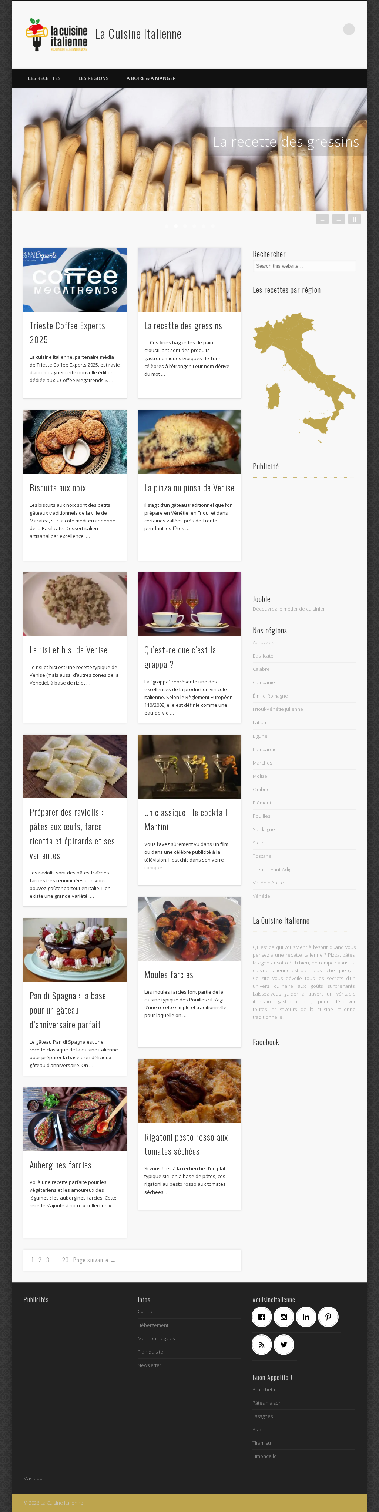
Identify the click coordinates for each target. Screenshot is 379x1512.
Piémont (262, 802)
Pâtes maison (267, 1402)
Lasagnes (262, 1416)
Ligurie (260, 736)
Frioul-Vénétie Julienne (278, 709)
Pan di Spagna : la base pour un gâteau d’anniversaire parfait (68, 1010)
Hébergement (153, 1325)
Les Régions (93, 78)
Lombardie (265, 749)
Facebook (288, 29)
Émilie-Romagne (270, 695)
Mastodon (34, 1478)
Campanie (264, 682)
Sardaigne (264, 829)
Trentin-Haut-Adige (273, 869)
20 (65, 1259)
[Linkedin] (308, 1317)
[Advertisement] (304, 535)
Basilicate (263, 655)
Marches (262, 762)
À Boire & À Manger (151, 78)
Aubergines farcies (61, 1164)
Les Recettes (44, 78)
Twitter (303, 29)
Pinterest (319, 29)
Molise (260, 776)
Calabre (261, 669)
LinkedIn (334, 29)
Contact (146, 1311)
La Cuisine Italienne (138, 33)
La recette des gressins (286, 142)
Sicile (259, 842)
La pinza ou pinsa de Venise (189, 487)
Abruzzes (263, 642)
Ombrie (261, 789)
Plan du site (150, 1351)
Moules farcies (169, 974)
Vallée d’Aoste (268, 882)
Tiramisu (261, 1442)
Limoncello (264, 1456)
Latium (260, 722)
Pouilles (261, 816)
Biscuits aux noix (58, 487)
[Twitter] (286, 1344)
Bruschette (264, 1389)
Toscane (262, 856)
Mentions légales (156, 1338)
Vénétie (261, 896)
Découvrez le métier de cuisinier (289, 608)
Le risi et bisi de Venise (69, 649)
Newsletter (149, 1365)
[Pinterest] (330, 1317)
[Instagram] (286, 1317)
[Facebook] (263, 1317)
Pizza (258, 1429)
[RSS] (263, 1344)
